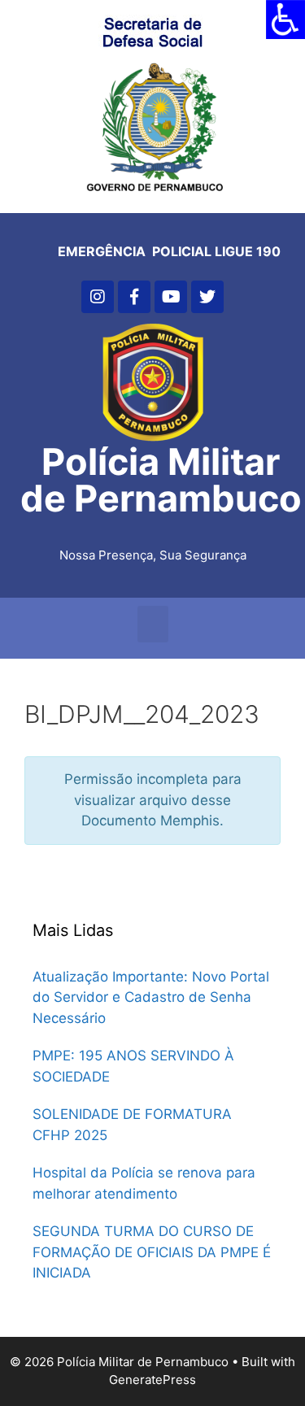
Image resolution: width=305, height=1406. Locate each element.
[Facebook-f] (134, 297)
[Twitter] (207, 297)
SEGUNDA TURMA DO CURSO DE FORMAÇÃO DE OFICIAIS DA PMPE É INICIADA (152, 1252)
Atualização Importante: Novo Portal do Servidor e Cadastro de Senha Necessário (151, 997)
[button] (152, 624)
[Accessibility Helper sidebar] (285, 19)
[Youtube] (171, 297)
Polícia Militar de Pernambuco (161, 479)
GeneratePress (152, 1379)
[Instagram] (97, 297)
